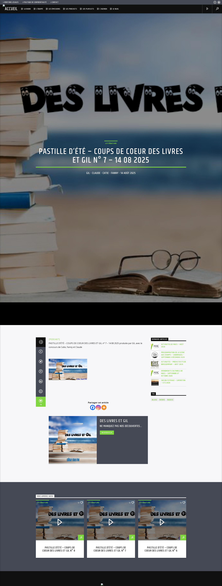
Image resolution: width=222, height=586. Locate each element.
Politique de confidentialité (35, 2)
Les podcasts (71, 9)
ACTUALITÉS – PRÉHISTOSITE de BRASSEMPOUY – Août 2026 (173, 388)
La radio (27, 9)
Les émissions (54, 9)
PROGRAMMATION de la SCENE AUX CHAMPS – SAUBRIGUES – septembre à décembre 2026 (173, 380)
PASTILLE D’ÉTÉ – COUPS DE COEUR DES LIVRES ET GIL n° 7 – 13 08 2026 (111, 576)
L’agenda (103, 9)
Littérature (111, 155)
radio (170, 425)
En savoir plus (107, 458)
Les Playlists (88, 9)
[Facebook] (92, 432)
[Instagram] (98, 432)
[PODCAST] (54, 364)
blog (154, 425)
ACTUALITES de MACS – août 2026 (172, 370)
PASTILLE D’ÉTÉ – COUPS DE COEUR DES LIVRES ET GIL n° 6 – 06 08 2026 (162, 576)
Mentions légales (11, 2)
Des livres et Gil (114, 446)
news (162, 425)
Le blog (116, 9)
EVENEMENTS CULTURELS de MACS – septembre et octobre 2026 (172, 398)
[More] (104, 432)
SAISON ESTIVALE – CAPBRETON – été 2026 (173, 407)
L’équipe (39, 9)
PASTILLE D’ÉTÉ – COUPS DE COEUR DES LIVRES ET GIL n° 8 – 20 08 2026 (59, 576)
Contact (55, 2)
